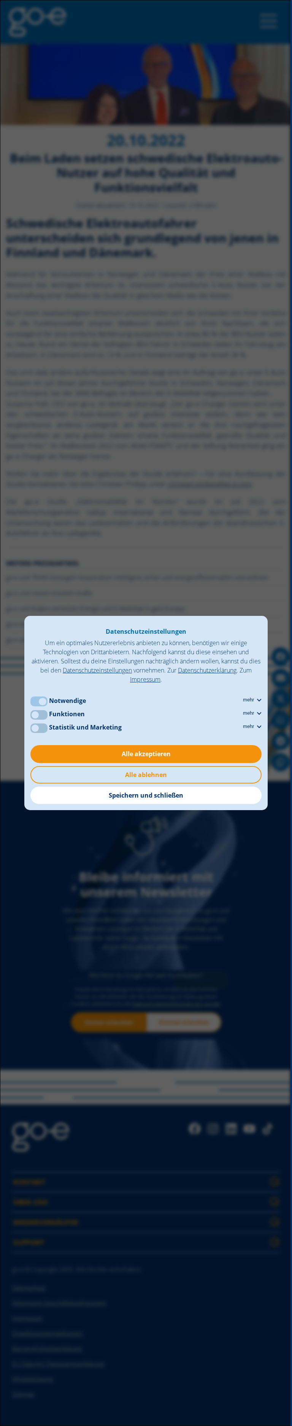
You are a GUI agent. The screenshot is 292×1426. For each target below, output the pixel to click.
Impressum (145, 679)
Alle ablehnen (146, 775)
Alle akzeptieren (146, 754)
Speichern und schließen (146, 795)
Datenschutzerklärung (207, 670)
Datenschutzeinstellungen (97, 670)
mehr (249, 700)
